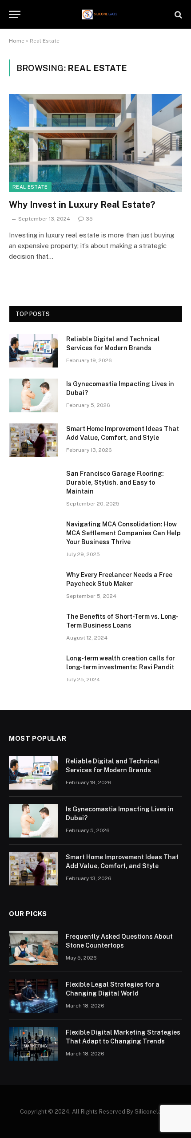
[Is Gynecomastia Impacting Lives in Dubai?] (33, 395)
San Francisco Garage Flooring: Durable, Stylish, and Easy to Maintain (115, 482)
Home (16, 41)
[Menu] (14, 14)
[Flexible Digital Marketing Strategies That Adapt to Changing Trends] (33, 1044)
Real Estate (30, 187)
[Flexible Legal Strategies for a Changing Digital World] (33, 996)
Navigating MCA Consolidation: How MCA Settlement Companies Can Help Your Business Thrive (123, 533)
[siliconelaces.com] (100, 14)
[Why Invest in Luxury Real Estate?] (95, 142)
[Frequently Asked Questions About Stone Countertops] (33, 948)
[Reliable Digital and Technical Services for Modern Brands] (33, 350)
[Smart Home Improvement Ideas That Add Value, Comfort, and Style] (33, 440)
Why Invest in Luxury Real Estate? (82, 204)
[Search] (177, 14)
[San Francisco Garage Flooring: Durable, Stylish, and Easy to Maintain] (33, 485)
